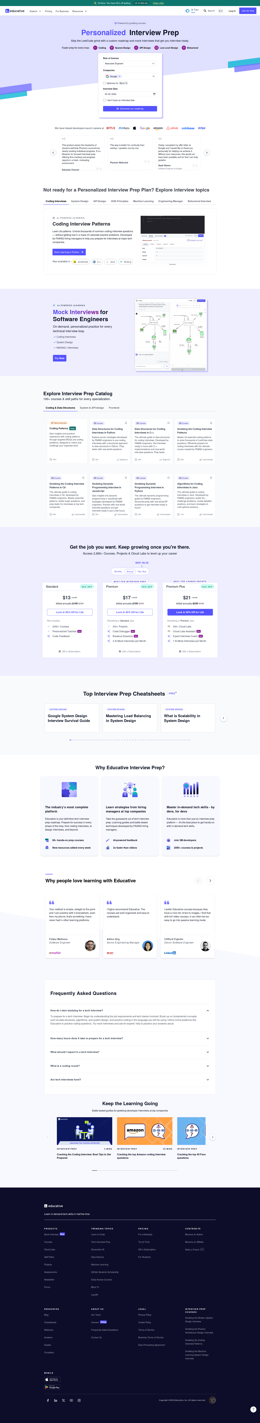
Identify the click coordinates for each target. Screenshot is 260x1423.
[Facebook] (48, 1402)
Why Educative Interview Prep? (130, 767)
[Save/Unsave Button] (126, 423)
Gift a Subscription (71, 651)
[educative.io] (14, 11)
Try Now (60, 358)
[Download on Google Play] (58, 1387)
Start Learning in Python (66, 252)
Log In (232, 10)
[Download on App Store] (58, 1380)
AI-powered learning (71, 218)
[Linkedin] (56, 1402)
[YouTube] (72, 1402)
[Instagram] (79, 1402)
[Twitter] (64, 1402)
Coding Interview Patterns (81, 224)
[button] (119, 76)
